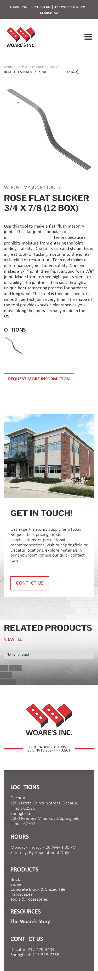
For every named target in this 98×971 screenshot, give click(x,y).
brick (15, 880)
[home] (20, 37)
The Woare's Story (70, 7)
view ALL (13, 639)
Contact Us (40, 7)
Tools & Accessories (29, 899)
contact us (29, 583)
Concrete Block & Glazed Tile (37, 889)
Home (8, 67)
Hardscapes (21, 894)
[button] (88, 37)
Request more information (39, 379)
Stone (15, 885)
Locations (18, 7)
